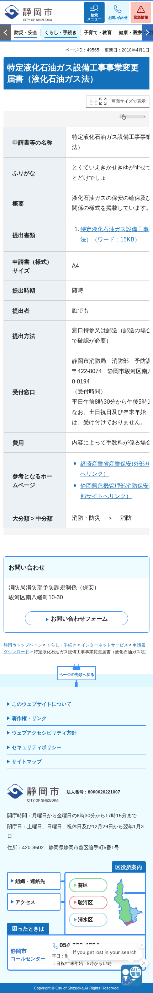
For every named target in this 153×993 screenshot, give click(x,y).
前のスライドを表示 (5, 32)
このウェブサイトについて (42, 704)
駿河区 (85, 902)
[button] (94, 12)
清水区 (85, 919)
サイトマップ (27, 761)
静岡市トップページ (23, 645)
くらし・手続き (61, 645)
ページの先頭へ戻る (76, 674)
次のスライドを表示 (147, 32)
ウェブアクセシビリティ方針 (44, 733)
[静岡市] (28, 13)
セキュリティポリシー (37, 747)
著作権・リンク (29, 718)
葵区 (83, 885)
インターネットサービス (104, 645)
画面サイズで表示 (128, 101)
